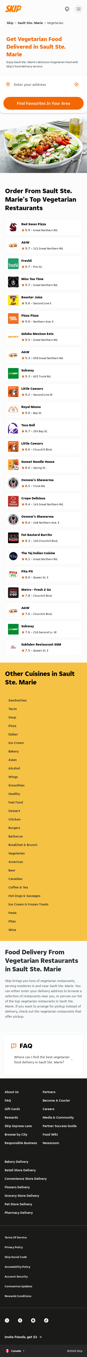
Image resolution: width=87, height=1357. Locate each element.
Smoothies (16, 785)
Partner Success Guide (60, 1126)
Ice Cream (16, 743)
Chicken (14, 819)
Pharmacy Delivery (19, 1212)
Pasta (12, 913)
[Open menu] (78, 9)
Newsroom (51, 1143)
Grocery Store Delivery (22, 1195)
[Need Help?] (67, 9)
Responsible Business (21, 1143)
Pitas (12, 921)
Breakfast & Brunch (22, 845)
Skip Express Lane (18, 1126)
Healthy (14, 794)
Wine (12, 930)
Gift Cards (12, 1109)
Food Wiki (50, 1134)
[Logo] (14, 9)
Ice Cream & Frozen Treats (28, 904)
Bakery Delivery (16, 1161)
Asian (12, 760)
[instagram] (34, 1324)
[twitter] (8, 1324)
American (15, 862)
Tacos (12, 709)
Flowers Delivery (17, 1187)
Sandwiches (17, 700)
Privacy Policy (14, 1247)
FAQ (8, 1100)
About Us (12, 1092)
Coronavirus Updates (18, 1286)
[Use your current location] (76, 84)
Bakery (13, 751)
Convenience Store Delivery (26, 1178)
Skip (10, 23)
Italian (13, 734)
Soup (12, 717)
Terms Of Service (16, 1237)
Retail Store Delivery (20, 1170)
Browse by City (16, 1134)
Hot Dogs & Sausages (24, 896)
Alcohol (14, 768)
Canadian (15, 879)
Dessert (14, 811)
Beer (11, 870)
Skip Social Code (16, 1257)
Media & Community (58, 1117)
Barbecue (15, 836)
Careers (48, 1109)
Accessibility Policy (17, 1267)
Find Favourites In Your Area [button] (43, 103)
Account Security (16, 1276)
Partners (49, 1092)
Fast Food (15, 802)
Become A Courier (56, 1100)
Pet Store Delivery (18, 1204)
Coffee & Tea (18, 887)
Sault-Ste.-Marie (30, 23)
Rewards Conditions (18, 1296)
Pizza (12, 726)
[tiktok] (47, 1324)
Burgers (14, 828)
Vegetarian (55, 23)
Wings (13, 777)
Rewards (11, 1117)
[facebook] (21, 1324)
